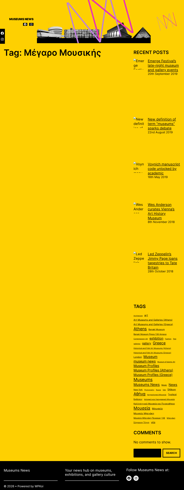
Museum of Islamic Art (166, 362)
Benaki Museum (156, 329)
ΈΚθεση (171, 389)
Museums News (147, 384)
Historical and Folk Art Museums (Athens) (152, 348)
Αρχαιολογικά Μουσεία (156, 395)
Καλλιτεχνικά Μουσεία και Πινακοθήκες (154, 403)
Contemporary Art (141, 339)
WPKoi (39, 486)
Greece (159, 343)
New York (138, 390)
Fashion (168, 339)
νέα (153, 422)
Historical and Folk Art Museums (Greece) (152, 353)
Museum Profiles (146, 366)
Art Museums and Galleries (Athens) (153, 320)
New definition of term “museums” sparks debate (162, 123)
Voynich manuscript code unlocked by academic (164, 168)
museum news (145, 361)
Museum (150, 356)
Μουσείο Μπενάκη (144, 413)
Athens (140, 328)
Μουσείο (157, 408)
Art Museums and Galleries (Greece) (153, 324)
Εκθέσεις (138, 399)
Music (164, 385)
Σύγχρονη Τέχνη (141, 422)
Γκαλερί (172, 394)
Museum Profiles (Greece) (153, 375)
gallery (146, 343)
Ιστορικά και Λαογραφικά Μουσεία (159, 399)
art (146, 315)
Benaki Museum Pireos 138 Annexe (150, 334)
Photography (149, 390)
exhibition (156, 338)
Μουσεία (142, 408)
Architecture (138, 316)
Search (171, 452)
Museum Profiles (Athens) (153, 370)
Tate (164, 390)
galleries (137, 344)
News (173, 385)
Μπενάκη (171, 418)
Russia (158, 390)
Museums (143, 379)
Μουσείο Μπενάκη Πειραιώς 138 (149, 418)
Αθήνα (139, 393)
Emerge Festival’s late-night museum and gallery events (163, 65)
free (174, 339)
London (138, 357)
